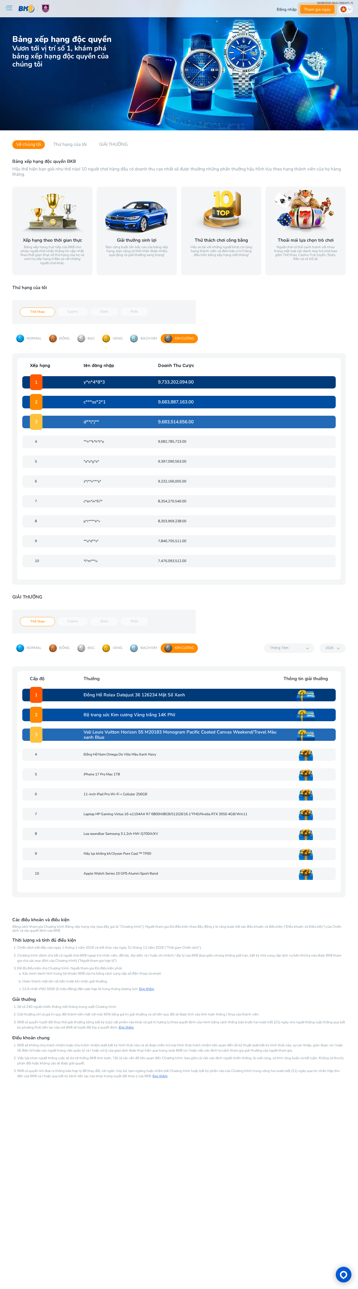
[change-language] (345, 9)
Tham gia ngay (317, 9)
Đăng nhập (287, 9)
